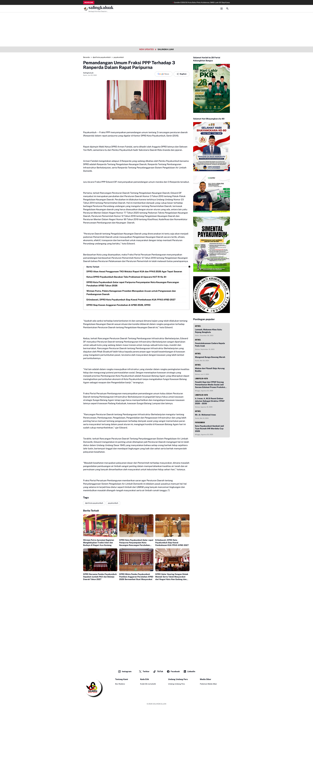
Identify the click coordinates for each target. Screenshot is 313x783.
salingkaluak (101, 7)
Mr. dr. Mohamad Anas (205, 415)
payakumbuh (113, 503)
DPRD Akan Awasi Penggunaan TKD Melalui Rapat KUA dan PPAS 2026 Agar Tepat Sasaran (134, 271)
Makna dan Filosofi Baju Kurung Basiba (210, 369)
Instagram (126, 671)
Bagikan (183, 74)
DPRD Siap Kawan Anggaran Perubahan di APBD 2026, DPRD (118, 305)
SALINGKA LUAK (166, 49)
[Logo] (93, 688)
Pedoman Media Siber (208, 684)
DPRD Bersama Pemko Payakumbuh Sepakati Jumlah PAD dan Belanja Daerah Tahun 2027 (100, 576)
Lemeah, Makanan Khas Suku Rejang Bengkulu (208, 330)
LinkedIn (191, 671)
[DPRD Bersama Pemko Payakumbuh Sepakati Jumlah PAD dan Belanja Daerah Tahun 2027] (100, 559)
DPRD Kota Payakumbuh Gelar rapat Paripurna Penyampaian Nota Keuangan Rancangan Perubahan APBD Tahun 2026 (132, 284)
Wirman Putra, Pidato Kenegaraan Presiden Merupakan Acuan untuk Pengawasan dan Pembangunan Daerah (131, 293)
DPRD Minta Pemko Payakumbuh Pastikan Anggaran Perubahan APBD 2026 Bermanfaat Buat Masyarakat (136, 576)
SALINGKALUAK (159, 704)
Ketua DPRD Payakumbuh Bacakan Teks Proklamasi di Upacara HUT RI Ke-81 (126, 277)
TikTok (160, 671)
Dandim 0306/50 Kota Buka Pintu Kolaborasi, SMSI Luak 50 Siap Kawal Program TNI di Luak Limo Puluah (191, 2)
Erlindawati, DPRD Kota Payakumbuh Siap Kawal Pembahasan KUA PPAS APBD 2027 (130, 299)
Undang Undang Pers (176, 684)
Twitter (146, 671)
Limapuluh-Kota (201, 378)
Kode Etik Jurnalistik (148, 684)
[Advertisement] (156, 17)
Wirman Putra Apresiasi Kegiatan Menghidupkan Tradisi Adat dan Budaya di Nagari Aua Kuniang (98, 542)
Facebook (175, 671)
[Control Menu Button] (221, 8)
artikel (198, 326)
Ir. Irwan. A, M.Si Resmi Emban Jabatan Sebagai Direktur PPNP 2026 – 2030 (209, 401)
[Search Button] (227, 8)
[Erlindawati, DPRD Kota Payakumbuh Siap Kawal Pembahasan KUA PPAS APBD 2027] (172, 525)
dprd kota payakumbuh (94, 503)
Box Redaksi (120, 684)
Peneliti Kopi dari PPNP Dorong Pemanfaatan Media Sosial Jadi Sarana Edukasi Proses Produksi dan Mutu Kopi (210, 385)
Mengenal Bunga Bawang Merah (210, 357)
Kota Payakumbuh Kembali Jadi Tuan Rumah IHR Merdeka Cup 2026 (209, 428)
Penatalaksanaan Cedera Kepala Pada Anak (210, 344)
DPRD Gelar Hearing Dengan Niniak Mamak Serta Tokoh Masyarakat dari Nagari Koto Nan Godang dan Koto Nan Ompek (171, 577)
